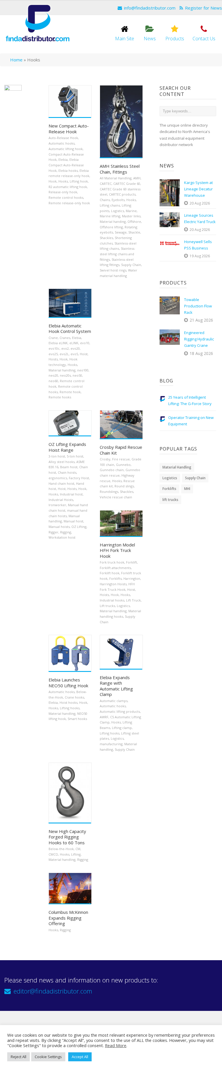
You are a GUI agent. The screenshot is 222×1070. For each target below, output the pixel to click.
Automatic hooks (62, 143)
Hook (53, 181)
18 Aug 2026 (201, 353)
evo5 (74, 354)
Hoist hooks (68, 702)
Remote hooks (60, 397)
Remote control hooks (66, 197)
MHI (187, 488)
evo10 (84, 343)
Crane (53, 338)
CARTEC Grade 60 (126, 183)
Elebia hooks (68, 170)
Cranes (65, 338)
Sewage (121, 232)
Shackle (134, 232)
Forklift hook (109, 573)
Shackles (106, 238)
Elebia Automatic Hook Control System (70, 328)
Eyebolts (118, 200)
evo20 (75, 348)
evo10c (54, 348)
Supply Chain (131, 265)
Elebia (63, 159)
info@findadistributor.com (149, 8)
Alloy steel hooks (62, 462)
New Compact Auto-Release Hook (69, 128)
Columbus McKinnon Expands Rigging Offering (68, 917)
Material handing (113, 221)
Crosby (105, 459)
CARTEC (106, 183)
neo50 (77, 375)
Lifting (76, 854)
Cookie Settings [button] (48, 1056)
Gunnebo (123, 464)
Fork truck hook (112, 562)
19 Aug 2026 (200, 256)
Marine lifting (110, 216)
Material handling (62, 370)
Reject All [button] (18, 1056)
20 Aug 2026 (200, 203)
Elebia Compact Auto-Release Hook (66, 164)
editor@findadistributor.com (53, 991)
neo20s (65, 375)
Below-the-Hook (61, 849)
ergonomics (58, 478)
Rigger (53, 532)
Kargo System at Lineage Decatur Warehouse (198, 189)
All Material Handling (116, 178)
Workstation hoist (62, 537)
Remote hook (70, 392)
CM (77, 849)
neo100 (82, 370)
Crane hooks (74, 697)
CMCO (53, 854)
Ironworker (57, 505)
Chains (105, 200)
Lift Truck (133, 600)
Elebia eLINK (58, 343)
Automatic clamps (113, 701)
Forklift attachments (115, 568)
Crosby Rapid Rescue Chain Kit (121, 450)
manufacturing (111, 744)
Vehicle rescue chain (116, 497)
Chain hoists (67, 472)
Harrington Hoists (113, 584)
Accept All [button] (80, 1056)
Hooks (63, 181)
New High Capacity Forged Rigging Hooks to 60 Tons (67, 836)
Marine (131, 211)
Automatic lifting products (120, 711)
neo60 (53, 381)
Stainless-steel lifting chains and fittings (117, 253)
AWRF (104, 717)
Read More (115, 1045)
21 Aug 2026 (201, 320)
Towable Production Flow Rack (198, 306)
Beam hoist (68, 467)
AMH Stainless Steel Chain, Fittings (120, 169)
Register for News (203, 8)
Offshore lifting (111, 227)
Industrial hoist (71, 494)
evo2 (65, 348)
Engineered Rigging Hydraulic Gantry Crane (199, 339)
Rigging (65, 532)
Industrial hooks (112, 600)
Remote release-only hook (69, 203)
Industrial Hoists (61, 499)
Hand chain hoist (61, 483)
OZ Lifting (78, 526)
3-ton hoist (57, 456)
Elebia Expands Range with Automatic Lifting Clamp (116, 686)
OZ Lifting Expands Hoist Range (67, 447)
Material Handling (176, 467)
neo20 (53, 375)
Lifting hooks (69, 708)
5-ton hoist (75, 456)
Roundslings (109, 491)
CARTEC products (122, 194)
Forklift (131, 562)
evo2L (64, 354)
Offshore (134, 221)
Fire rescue (121, 459)
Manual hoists (59, 526)
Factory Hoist (79, 478)
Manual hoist (73, 521)
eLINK (73, 343)
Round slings (124, 486)
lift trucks (170, 499)
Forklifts (115, 578)
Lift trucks (107, 606)
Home (16, 60)
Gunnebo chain (112, 470)
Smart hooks (77, 719)
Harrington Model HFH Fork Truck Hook (117, 550)
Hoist (84, 354)
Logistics (117, 211)
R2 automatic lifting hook (68, 187)
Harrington (131, 578)
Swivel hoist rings (113, 270)
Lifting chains (110, 205)
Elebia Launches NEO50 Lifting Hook (68, 682)
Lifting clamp (122, 728)
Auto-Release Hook (63, 138)
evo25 (53, 354)
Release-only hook (63, 192)
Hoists (53, 359)
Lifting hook (79, 181)
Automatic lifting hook (66, 149)
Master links (131, 216)
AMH (136, 178)
